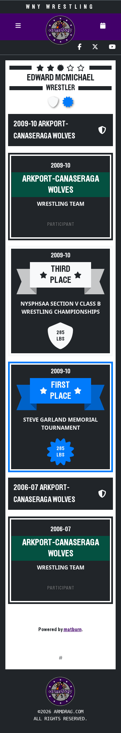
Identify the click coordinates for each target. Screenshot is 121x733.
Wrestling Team (60, 203)
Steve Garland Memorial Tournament (60, 423)
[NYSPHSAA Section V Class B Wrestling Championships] (53, 104)
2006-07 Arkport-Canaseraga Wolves (44, 494)
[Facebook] (79, 47)
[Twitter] (95, 47)
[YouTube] (112, 47)
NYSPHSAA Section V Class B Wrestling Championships (61, 307)
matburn (73, 629)
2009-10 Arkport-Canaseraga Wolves (44, 130)
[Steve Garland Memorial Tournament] (68, 104)
